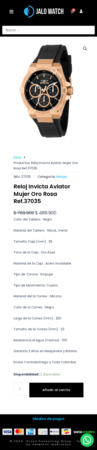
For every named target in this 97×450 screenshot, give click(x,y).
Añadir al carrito (56, 390)
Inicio (18, 157)
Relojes (61, 176)
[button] (11, 11)
